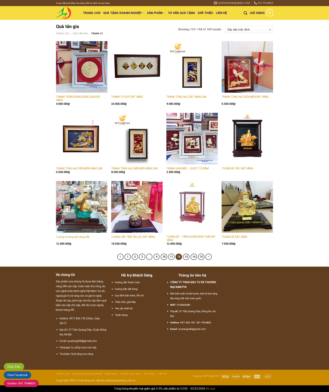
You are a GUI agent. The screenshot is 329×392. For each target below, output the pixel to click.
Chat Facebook (17, 375)
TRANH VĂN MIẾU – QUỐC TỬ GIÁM (187, 168)
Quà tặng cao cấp (89, 380)
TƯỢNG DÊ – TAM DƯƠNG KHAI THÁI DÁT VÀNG (191, 238)
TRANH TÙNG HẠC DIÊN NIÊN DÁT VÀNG (245, 96)
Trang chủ (92, 13)
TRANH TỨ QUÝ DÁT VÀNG (127, 96)
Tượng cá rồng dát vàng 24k (72, 236)
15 (201, 256)
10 (163, 256)
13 (186, 256)
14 (193, 256)
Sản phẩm (155, 13)
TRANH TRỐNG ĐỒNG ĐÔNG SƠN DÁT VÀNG (78, 98)
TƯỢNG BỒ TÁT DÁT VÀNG (237, 168)
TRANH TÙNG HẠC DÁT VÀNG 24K (186, 96)
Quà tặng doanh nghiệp (122, 13)
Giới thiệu (205, 13)
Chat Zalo (14, 366)
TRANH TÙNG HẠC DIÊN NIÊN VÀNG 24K (79, 168)
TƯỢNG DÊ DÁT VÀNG (235, 236)
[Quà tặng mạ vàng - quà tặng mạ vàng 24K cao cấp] (66, 13)
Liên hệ (221, 13)
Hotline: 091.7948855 (21, 383)
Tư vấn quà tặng (181, 13)
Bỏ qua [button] (210, 388)
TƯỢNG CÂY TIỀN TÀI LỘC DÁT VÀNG (133, 236)
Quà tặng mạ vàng (82, 353)
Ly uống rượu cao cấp (84, 347)
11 (171, 256)
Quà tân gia (80, 33)
